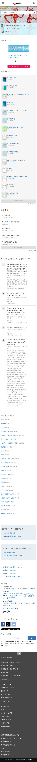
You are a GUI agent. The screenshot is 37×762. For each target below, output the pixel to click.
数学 (2, 419)
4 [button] (20, 21)
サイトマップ (5, 755)
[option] (18, 20)
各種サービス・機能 (7, 688)
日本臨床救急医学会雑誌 (9, 243)
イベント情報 (5, 716)
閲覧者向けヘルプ (7, 742)
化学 (2, 427)
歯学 (2, 451)
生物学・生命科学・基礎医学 (9, 435)
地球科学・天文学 (6, 431)
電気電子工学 (5, 474)
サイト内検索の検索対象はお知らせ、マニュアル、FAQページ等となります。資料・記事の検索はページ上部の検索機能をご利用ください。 (18, 643)
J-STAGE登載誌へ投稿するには (12, 536)
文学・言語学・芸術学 (7, 494)
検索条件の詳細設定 (30, 15)
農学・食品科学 (5, 439)
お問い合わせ (5, 751)
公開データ (4, 691)
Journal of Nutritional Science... (11, 236)
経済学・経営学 (5, 506)
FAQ (2, 748)
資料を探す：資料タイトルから (12, 567)
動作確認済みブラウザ (8, 745)
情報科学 (3, 478)
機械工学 (3, 470)
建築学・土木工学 (6, 466)
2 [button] (16, 21)
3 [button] (18, 21)
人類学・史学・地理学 (7, 498)
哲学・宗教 (4, 490)
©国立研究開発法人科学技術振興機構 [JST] (17, 759)
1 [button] (14, 21)
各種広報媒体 (5, 726)
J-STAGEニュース (6, 720)
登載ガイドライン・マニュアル (11, 738)
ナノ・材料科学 (5, 463)
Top (19, 653)
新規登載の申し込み (7, 697)
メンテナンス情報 (7, 713)
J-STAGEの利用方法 (9, 533)
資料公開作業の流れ (9, 552)
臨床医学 (3, 447)
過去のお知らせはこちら (10, 608)
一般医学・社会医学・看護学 (9, 443)
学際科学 (3, 486)
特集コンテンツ (6, 723)
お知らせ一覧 (5, 706)
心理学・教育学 (5, 513)
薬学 (2, 455)
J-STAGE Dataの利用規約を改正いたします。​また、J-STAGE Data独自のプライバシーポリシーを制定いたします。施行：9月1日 (19, 596)
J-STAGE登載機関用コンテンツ (11, 735)
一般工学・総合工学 (7, 459)
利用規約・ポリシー (7, 694)
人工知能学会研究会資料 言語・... (12, 223)
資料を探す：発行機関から (11, 573)
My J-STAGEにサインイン (18, 66)
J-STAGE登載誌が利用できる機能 (13, 555)
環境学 (3, 482)
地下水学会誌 (8, 216)
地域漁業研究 (8, 230)
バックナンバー (31, 203)
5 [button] (22, 21)
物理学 (3, 423)
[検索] (34, 12)
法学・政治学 (5, 502)
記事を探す (4, 672)
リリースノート (6, 710)
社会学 (3, 510)
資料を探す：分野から (9, 570)
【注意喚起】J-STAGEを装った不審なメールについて (19, 589)
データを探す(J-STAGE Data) (12, 576)
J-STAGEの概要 (6, 684)
